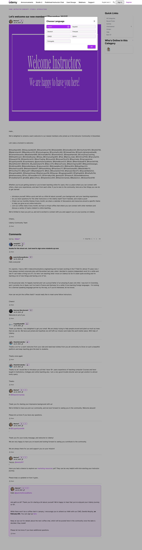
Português (51, 41)
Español (75, 26)
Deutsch (50, 31)
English (50, 26)
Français (75, 31)
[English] (13, 2)
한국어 (75, 36)
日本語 (50, 36)
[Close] (94, 21)
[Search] (114, 2)
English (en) (105, 2)
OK (92, 47)
